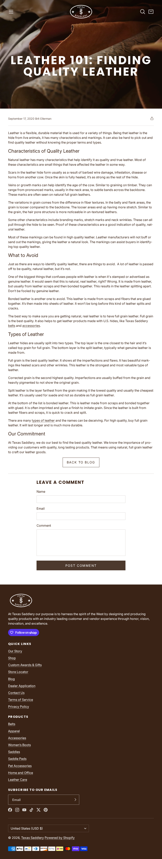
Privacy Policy (18, 707)
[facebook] (10, 810)
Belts (11, 724)
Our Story (15, 651)
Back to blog (81, 462)
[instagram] (17, 810)
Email (41, 508)
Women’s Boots (19, 745)
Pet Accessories (20, 766)
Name (41, 491)
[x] (38, 810)
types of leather (43, 420)
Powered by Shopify (60, 838)
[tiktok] (31, 810)
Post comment (81, 566)
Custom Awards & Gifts (25, 665)
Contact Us (16, 693)
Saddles (14, 752)
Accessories (17, 738)
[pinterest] (46, 810)
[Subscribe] (75, 800)
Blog (11, 679)
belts (11, 326)
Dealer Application (21, 686)
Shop (12, 658)
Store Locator (18, 672)
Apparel (14, 731)
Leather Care (17, 780)
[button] (11, 12)
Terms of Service (20, 700)
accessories (31, 326)
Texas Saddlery (32, 838)
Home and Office (20, 773)
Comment (44, 525)
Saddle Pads (17, 759)
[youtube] (24, 810)
